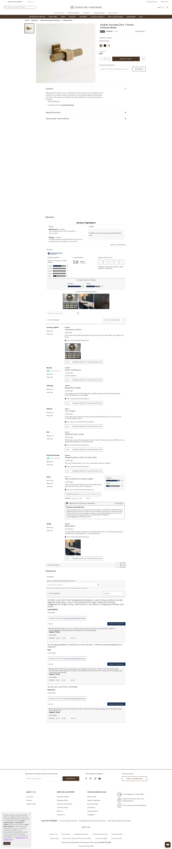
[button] (30, 813)
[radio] (101, 45)
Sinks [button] (63, 17)
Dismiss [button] (7, 843)
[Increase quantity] (109, 59)
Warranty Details (63, 797)
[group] (20, 2)
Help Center (164, 2)
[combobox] (20, 7)
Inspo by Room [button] (113, 13)
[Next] (35, 1)
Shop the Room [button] (59, 13)
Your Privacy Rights (101, 838)
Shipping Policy (62, 800)
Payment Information (64, 804)
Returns (60, 811)
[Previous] (5, 1)
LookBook (91, 815)
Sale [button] (141, 17)
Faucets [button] (72, 17)
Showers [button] (83, 17)
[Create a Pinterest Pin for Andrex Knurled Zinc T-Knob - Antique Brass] (102, 31)
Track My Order (62, 807)
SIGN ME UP (71, 778)
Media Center (31, 804)
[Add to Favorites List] (143, 59)
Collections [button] (86, 13)
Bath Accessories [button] (115, 17)
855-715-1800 (26, 1)
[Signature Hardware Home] (86, 7)
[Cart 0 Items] (167, 7)
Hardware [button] (131, 17)
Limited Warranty (67, 105)
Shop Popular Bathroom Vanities (119, 821)
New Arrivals (91, 797)
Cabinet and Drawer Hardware (50, 20)
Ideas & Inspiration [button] (73, 13)
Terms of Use (53, 834)
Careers (29, 800)
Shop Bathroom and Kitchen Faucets (92, 821)
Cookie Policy (54, 838)
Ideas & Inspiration (93, 800)
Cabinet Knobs (67, 20)
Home (27, 20)
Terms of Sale (65, 834)
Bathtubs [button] (53, 17)
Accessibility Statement (81, 834)
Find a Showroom (151, 2)
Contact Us (61, 815)
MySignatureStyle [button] (99, 13)
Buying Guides (92, 804)
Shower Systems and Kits (68, 821)
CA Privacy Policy (116, 838)
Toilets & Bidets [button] (98, 17)
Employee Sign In (117, 834)
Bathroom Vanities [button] (37, 17)
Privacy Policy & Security (100, 834)
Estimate (139, 69)
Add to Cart (126, 59)
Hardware (34, 20)
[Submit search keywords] (5, 7)
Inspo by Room (92, 811)
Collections (91, 807)
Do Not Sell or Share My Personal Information (76, 838)
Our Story (30, 797)
